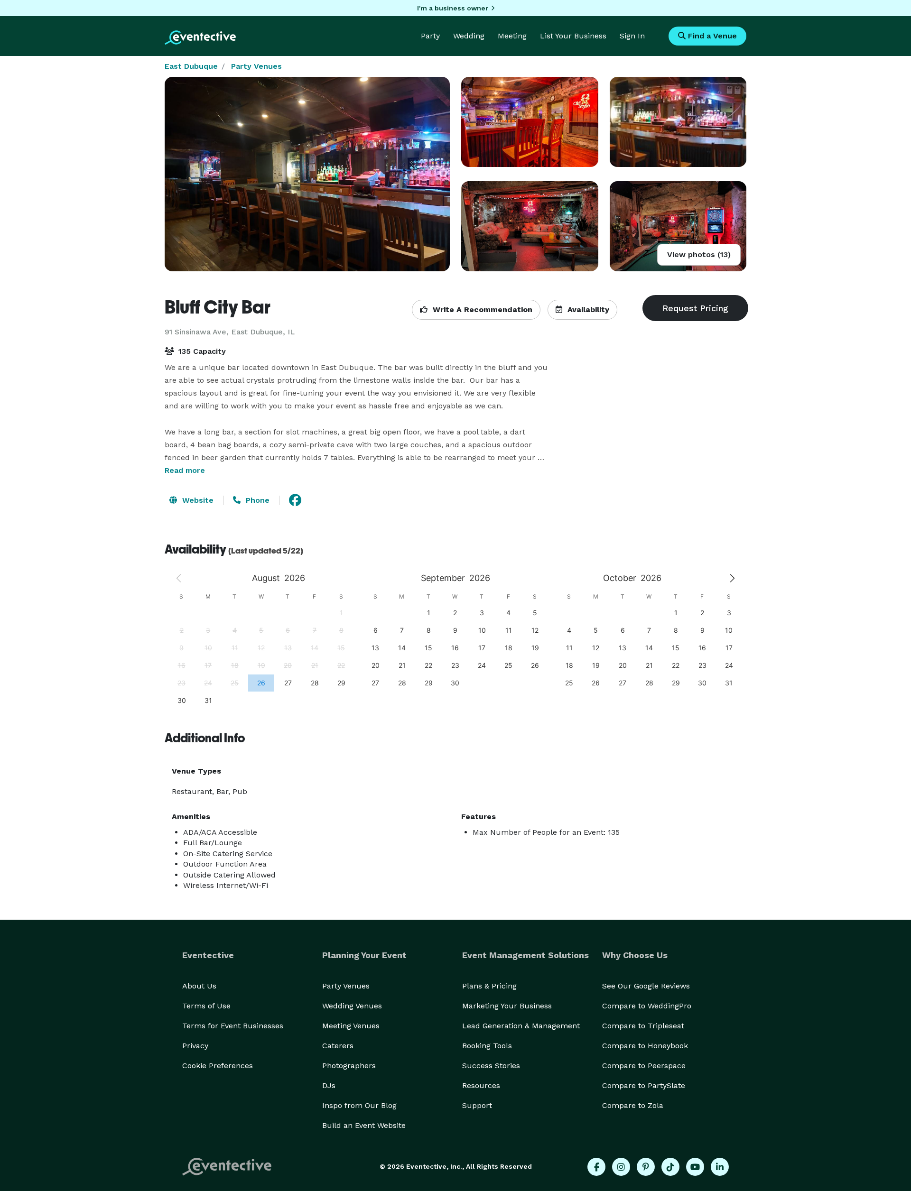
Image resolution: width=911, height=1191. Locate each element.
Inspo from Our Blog (359, 1105)
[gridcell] (261, 683)
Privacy (195, 1045)
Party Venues (256, 66)
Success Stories (491, 1065)
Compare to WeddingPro (646, 1005)
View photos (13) (699, 254)
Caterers (337, 1045)
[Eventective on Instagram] (621, 1167)
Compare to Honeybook (645, 1045)
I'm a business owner (452, 8)
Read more (185, 470)
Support (477, 1105)
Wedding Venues (352, 1005)
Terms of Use (206, 1005)
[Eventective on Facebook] (596, 1167)
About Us (199, 985)
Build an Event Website (364, 1125)
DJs (328, 1085)
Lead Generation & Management (521, 1025)
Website (197, 500)
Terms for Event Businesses (232, 1025)
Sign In (632, 35)
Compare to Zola (632, 1105)
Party (430, 35)
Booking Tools (487, 1045)
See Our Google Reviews (646, 985)
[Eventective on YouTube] (695, 1167)
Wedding (468, 35)
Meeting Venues (351, 1025)
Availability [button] (587, 309)
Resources (481, 1085)
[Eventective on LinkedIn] (720, 1167)
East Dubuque (191, 66)
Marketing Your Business (507, 1005)
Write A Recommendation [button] (481, 309)
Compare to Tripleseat (643, 1025)
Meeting (512, 35)
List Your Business (573, 35)
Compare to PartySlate (643, 1085)
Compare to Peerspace (644, 1065)
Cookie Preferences (217, 1065)
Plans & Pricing (489, 985)
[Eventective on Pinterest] (646, 1167)
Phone (256, 500)
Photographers (349, 1065)
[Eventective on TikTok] (670, 1167)
